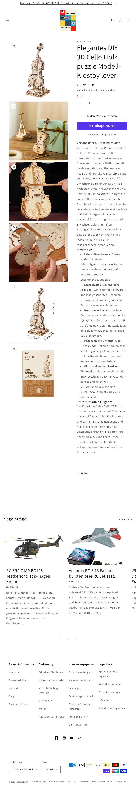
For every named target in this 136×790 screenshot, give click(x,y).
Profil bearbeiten (78, 716)
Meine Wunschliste (79, 680)
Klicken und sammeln (51, 680)
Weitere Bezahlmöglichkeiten (102, 134)
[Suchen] (113, 20)
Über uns (14, 672)
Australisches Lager (110, 684)
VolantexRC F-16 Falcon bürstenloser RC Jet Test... (93, 573)
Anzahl (80, 96)
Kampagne (75, 688)
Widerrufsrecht (39, 781)
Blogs (12, 696)
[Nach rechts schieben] (76, 639)
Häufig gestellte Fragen (52, 716)
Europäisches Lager (110, 692)
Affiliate (43, 708)
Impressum (121, 781)
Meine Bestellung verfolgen (49, 690)
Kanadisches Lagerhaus (112, 708)
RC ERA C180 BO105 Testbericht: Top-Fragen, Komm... (28, 576)
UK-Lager (104, 700)
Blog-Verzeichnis (18, 704)
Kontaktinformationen (102, 781)
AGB (75, 781)
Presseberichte (17, 680)
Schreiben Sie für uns (51, 672)
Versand (81, 90)
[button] (7, 20)
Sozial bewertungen (80, 672)
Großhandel (46, 700)
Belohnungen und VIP (81, 696)
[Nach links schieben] (60, 639)
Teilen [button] (84, 473)
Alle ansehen (125, 519)
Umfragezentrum (78, 724)
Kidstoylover (22, 782)
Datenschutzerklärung (59, 781)
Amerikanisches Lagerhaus (108, 674)
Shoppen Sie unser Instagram (79, 706)
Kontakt (13, 688)
